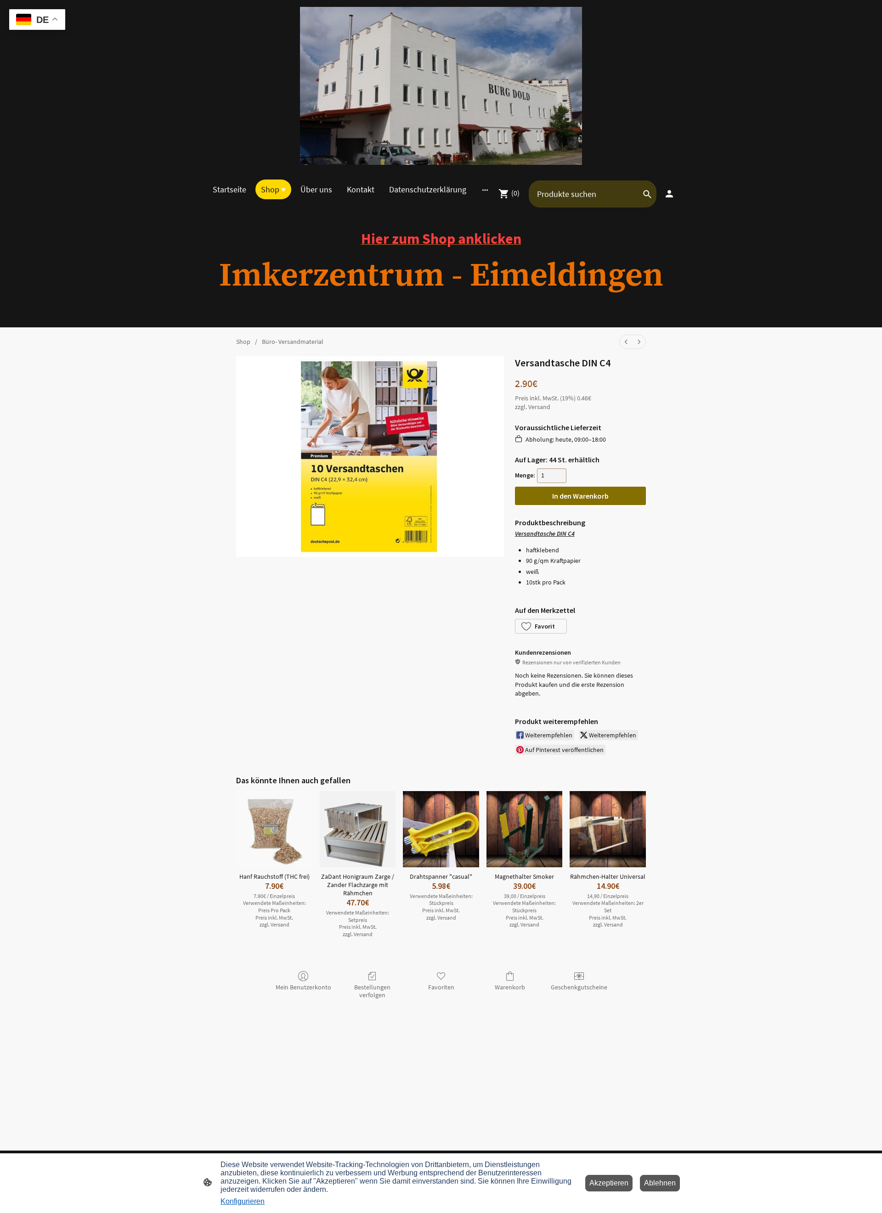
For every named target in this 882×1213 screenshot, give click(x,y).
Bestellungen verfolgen (372, 991)
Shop (243, 341)
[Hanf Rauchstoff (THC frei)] (274, 829)
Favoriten (441, 987)
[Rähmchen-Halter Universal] (608, 829)
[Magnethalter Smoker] (524, 829)
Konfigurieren (242, 1201)
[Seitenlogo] (441, 86)
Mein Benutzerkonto (303, 987)
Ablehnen (660, 1183)
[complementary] (37, 20)
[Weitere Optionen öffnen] (485, 189)
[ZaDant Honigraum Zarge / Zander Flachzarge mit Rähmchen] (358, 829)
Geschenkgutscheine (579, 987)
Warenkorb (510, 987)
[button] (541, 626)
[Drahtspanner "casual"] (441, 829)
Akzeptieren (608, 1183)
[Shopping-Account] (669, 193)
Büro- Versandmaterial (292, 341)
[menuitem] (626, 341)
